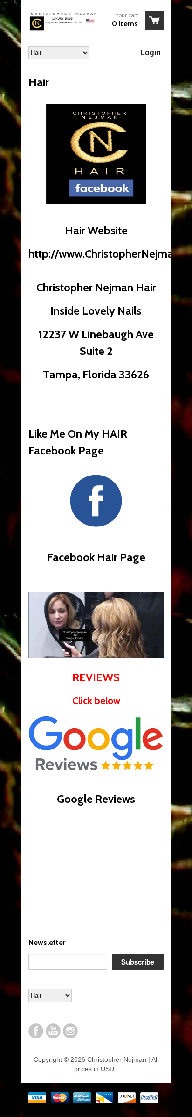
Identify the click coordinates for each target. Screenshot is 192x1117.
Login (150, 53)
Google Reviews (96, 799)
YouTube (53, 1030)
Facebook (35, 1030)
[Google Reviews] (96, 769)
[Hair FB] (96, 200)
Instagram (70, 1030)
